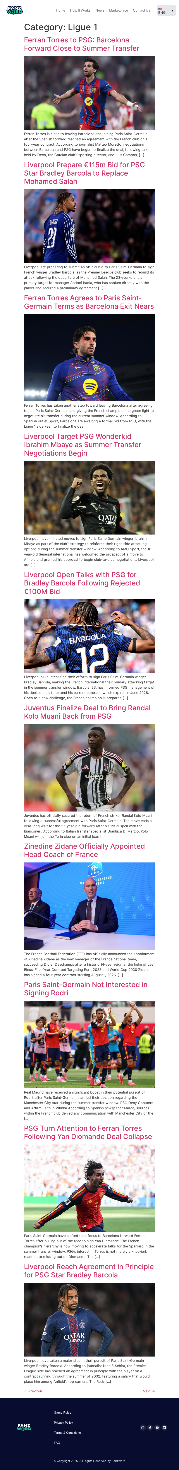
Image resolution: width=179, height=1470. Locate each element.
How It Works (80, 10)
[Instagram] (143, 1428)
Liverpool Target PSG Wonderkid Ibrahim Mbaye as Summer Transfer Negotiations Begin (82, 444)
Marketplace (118, 10)
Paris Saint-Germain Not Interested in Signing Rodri (86, 988)
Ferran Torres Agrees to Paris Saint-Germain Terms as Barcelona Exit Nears (89, 302)
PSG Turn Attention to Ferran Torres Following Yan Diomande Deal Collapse (88, 1132)
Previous (33, 1391)
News (99, 10)
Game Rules (62, 1412)
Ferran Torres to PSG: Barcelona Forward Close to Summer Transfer (81, 44)
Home (60, 10)
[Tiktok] (150, 1428)
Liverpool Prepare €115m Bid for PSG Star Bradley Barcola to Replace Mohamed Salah (84, 173)
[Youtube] (157, 1428)
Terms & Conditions (67, 1432)
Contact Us (141, 10)
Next (149, 1391)
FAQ (57, 1442)
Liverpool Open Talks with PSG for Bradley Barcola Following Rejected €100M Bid (82, 583)
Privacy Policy (63, 1422)
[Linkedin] (164, 1428)
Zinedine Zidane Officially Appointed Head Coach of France (84, 850)
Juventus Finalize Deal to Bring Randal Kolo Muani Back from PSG (87, 712)
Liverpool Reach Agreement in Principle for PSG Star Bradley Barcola (89, 1270)
